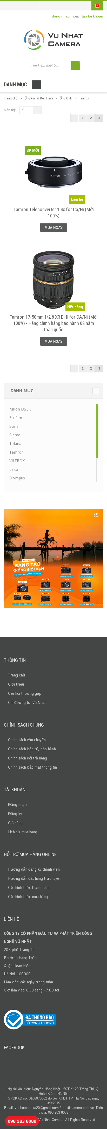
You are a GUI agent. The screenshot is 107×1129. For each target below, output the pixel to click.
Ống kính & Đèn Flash (39, 98)
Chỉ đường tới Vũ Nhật (27, 702)
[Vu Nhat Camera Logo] (53, 40)
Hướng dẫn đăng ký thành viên (34, 869)
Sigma (14, 434)
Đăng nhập (17, 804)
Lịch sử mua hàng (22, 831)
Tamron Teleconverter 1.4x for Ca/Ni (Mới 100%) (54, 212)
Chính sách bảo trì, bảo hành (32, 748)
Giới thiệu (16, 684)
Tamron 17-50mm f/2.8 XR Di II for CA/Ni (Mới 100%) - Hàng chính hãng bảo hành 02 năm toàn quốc (54, 323)
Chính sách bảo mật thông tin (32, 767)
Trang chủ (10, 98)
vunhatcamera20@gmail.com (37, 1108)
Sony (13, 426)
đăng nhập (61, 16)
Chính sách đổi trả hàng (27, 758)
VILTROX (17, 460)
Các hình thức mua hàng (28, 896)
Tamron (16, 452)
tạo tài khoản (92, 16)
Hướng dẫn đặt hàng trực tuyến (34, 878)
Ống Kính (66, 98)
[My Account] (10, 6)
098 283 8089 (22, 1121)
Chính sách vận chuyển (27, 739)
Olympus (17, 477)
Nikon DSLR (20, 409)
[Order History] (24, 6)
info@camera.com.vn (78, 1108)
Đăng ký (15, 813)
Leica (13, 469)
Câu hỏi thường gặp (24, 693)
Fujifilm (15, 417)
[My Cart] (36, 6)
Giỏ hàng (15, 822)
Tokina (15, 443)
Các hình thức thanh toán (29, 887)
